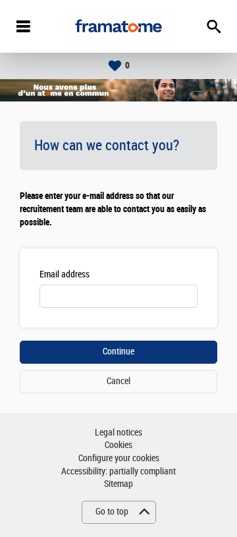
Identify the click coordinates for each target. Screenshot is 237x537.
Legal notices (118, 432)
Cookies (118, 445)
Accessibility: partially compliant (118, 471)
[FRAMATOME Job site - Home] (118, 26)
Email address (65, 274)
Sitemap (118, 484)
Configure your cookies (118, 458)
